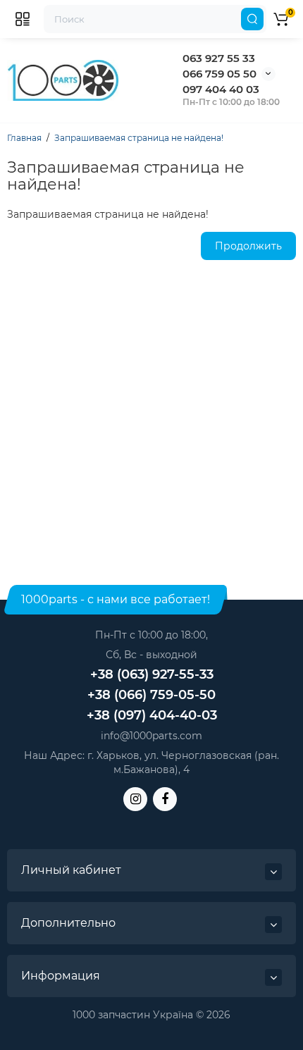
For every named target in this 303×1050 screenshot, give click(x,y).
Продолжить (248, 246)
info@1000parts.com (151, 735)
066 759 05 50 (219, 73)
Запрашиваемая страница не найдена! (138, 137)
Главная (24, 137)
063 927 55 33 (219, 58)
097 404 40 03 (221, 89)
